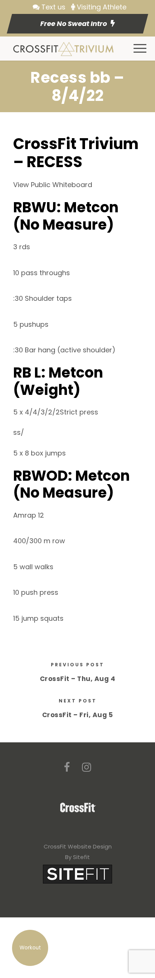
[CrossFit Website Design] (77, 873)
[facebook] (67, 767)
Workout (30, 947)
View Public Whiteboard (52, 184)
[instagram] (86, 767)
